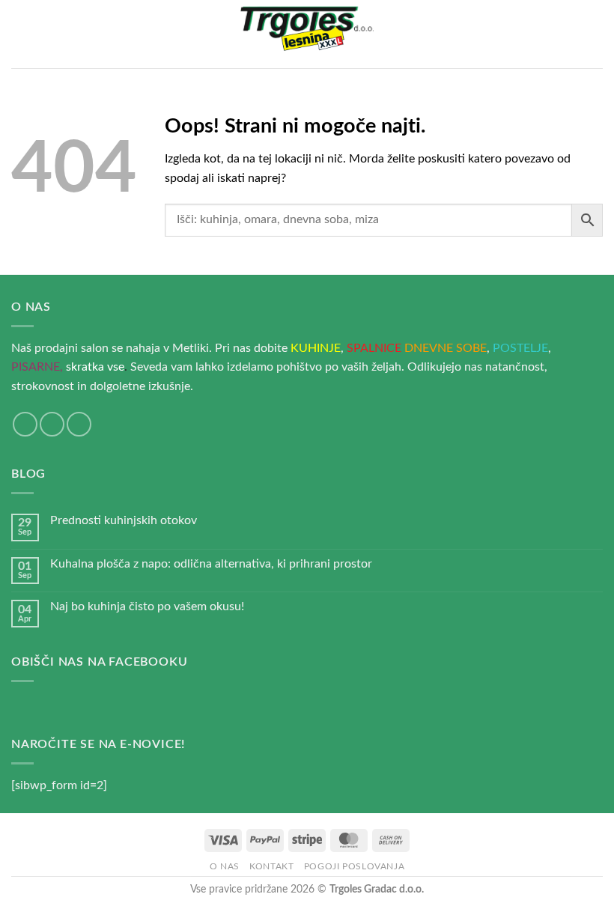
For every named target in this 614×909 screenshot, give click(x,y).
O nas (225, 866)
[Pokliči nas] (79, 424)
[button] (20, 34)
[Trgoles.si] (307, 34)
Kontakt (271, 866)
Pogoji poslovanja (354, 866)
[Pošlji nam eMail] (52, 424)
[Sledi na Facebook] (25, 424)
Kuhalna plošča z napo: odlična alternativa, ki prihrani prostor (211, 564)
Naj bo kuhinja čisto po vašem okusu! (147, 606)
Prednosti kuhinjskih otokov (123, 520)
